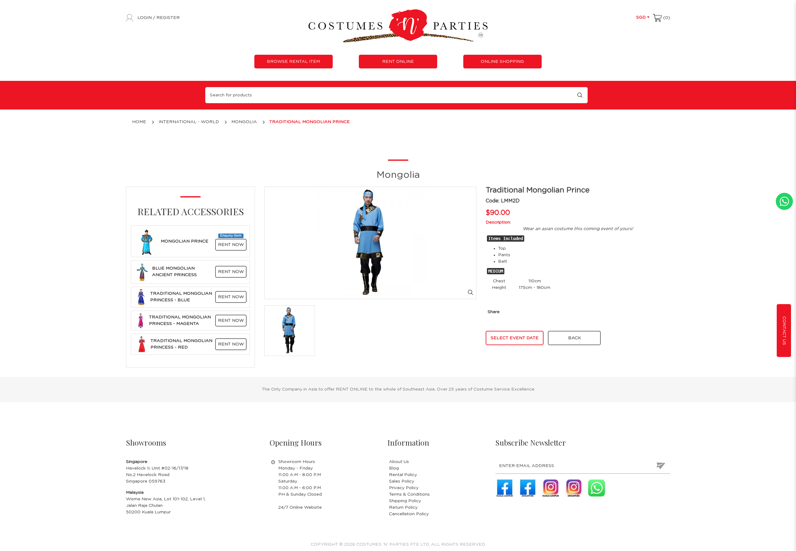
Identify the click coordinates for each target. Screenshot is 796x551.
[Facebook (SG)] (527, 488)
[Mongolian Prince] (147, 241)
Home (139, 122)
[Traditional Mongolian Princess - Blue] (141, 297)
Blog (394, 468)
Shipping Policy (405, 501)
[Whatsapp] (596, 488)
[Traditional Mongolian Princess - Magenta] (141, 320)
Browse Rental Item (293, 61)
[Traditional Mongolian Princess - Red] (141, 344)
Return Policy (403, 507)
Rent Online (398, 61)
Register (168, 18)
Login (145, 18)
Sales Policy (401, 481)
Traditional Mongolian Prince (309, 122)
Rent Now (231, 245)
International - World (189, 122)
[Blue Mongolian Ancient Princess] (142, 272)
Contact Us (784, 330)
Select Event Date (515, 338)
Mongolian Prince (184, 241)
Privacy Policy (404, 488)
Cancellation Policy (409, 514)
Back (574, 338)
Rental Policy (403, 475)
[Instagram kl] (550, 488)
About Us (399, 462)
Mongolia (244, 122)
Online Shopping (502, 61)
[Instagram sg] (573, 488)
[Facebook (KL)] (504, 488)
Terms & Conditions (409, 494)
